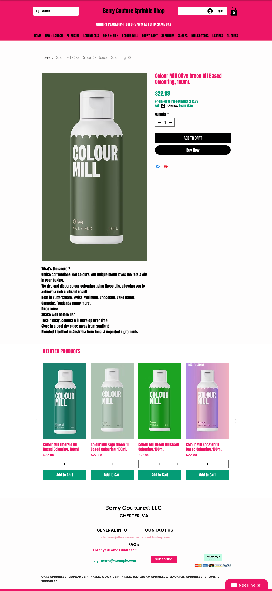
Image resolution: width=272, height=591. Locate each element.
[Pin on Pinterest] (166, 166)
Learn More (186, 106)
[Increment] (171, 122)
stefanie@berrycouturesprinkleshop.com (136, 537)
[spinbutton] (165, 122)
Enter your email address (114, 550)
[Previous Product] (35, 421)
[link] (234, 11)
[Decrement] (159, 122)
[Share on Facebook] (157, 166)
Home (46, 57)
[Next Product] (236, 421)
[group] (136, 421)
